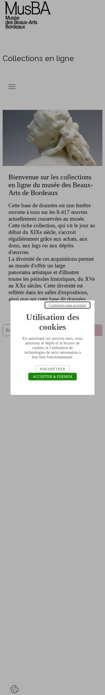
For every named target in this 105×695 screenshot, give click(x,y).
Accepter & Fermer (52, 376)
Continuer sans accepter (67, 305)
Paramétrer (52, 369)
